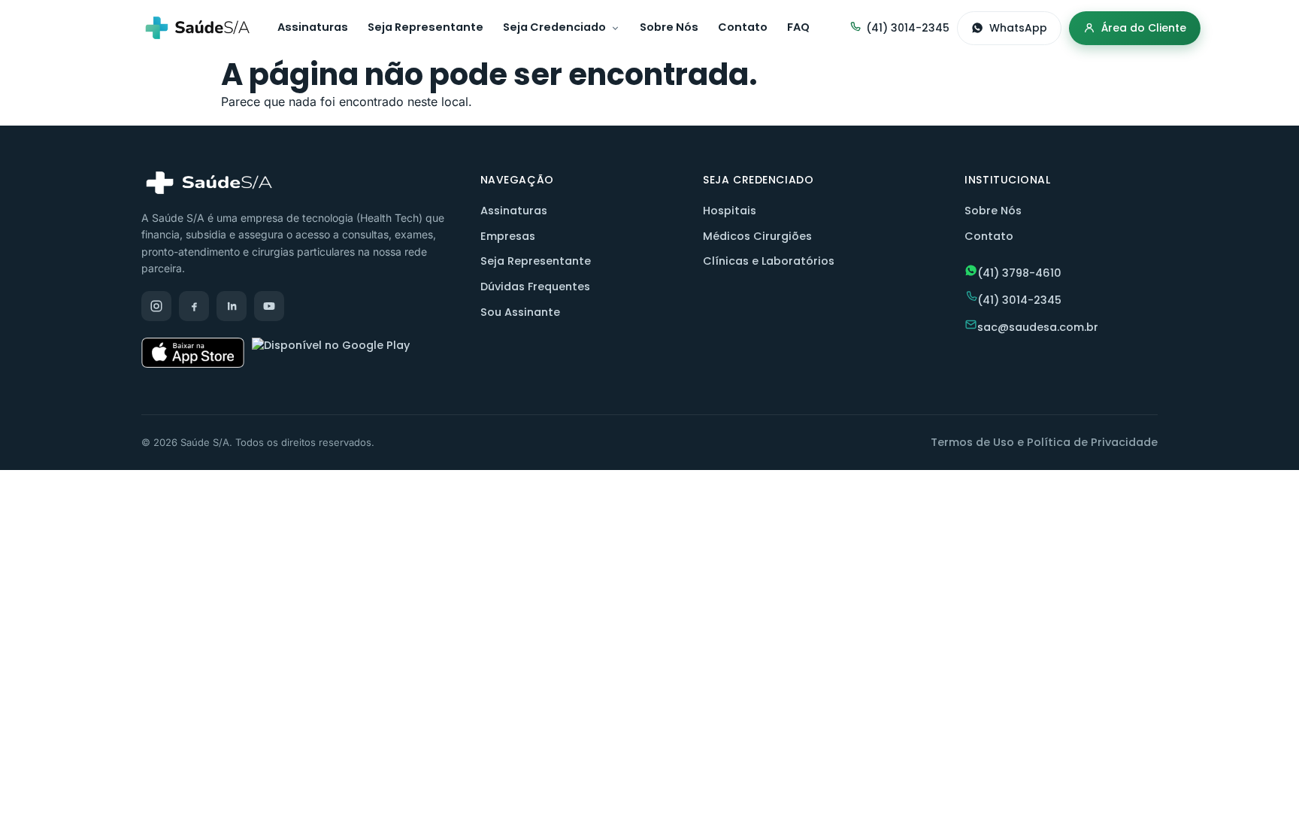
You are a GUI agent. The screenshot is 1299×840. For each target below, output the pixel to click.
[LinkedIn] (231, 306)
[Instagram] (156, 306)
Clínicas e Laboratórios (768, 260)
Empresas (507, 236)
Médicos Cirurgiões (757, 236)
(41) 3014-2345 (907, 27)
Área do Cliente (1143, 27)
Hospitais (729, 210)
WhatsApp (1018, 27)
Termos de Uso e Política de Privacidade (1044, 442)
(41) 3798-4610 (1019, 273)
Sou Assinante (520, 312)
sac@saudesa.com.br (1037, 327)
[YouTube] (269, 306)
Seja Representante (425, 27)
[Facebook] (194, 306)
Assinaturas (312, 27)
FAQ (798, 27)
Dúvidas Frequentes (535, 286)
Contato (743, 27)
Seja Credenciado (554, 27)
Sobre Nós (669, 27)
